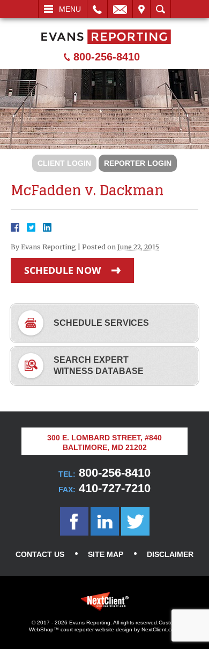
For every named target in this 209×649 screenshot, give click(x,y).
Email (120, 9)
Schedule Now (62, 270)
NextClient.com (159, 629)
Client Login (64, 163)
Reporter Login (137, 163)
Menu (70, 9)
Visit (141, 9)
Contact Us (40, 554)
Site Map (105, 554)
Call (97, 9)
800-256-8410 (106, 57)
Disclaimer (170, 554)
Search (160, 9)
